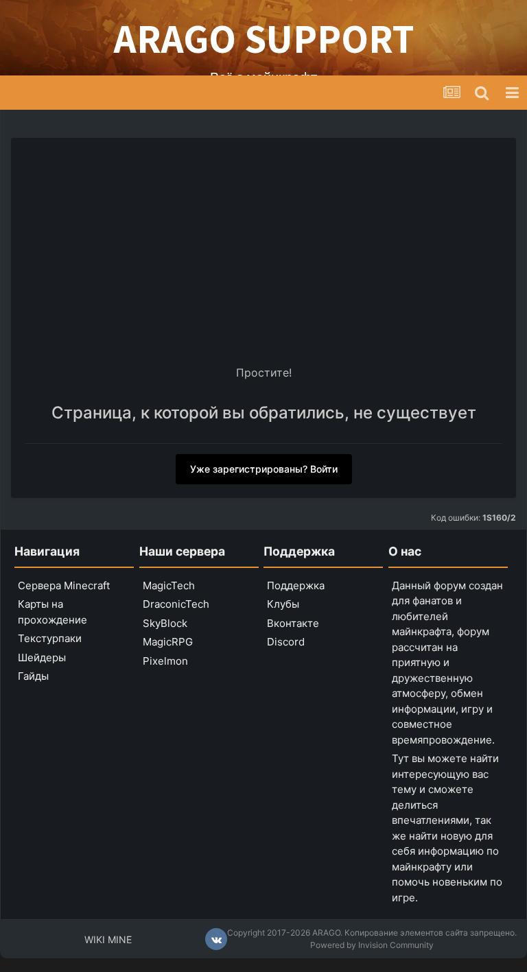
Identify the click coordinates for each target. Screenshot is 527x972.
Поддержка (296, 585)
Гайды (33, 676)
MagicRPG (168, 641)
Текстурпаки (50, 638)
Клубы (283, 604)
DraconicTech (176, 604)
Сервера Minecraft (64, 585)
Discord (286, 641)
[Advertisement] (263, 254)
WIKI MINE (108, 939)
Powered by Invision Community (372, 945)
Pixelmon (165, 660)
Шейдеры (42, 657)
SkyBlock (165, 623)
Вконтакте (293, 623)
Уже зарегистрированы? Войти (264, 469)
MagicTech (169, 585)
